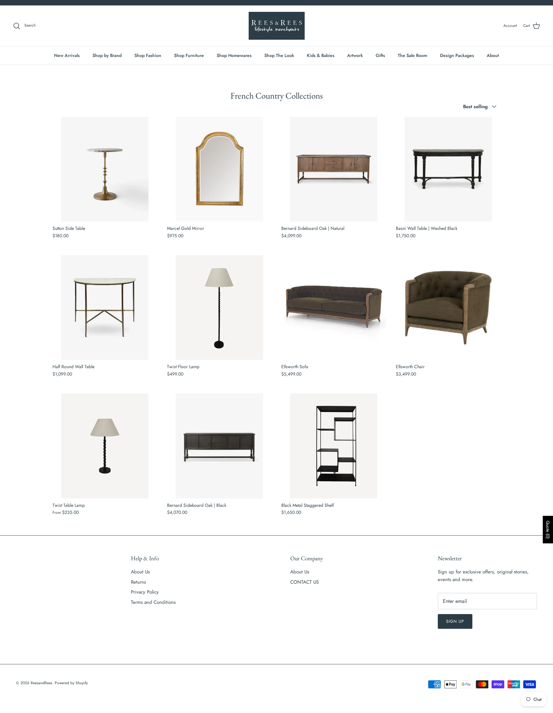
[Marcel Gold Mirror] (219, 169)
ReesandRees (41, 683)
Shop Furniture (189, 55)
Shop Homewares (234, 55)
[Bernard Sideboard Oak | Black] (219, 445)
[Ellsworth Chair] (448, 307)
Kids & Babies (320, 55)
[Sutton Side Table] (104, 169)
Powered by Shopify (71, 683)
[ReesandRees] (277, 26)
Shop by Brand (107, 55)
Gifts (380, 55)
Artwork (355, 55)
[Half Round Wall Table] (104, 307)
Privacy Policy (145, 592)
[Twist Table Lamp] (104, 445)
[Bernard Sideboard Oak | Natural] (333, 169)
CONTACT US (304, 582)
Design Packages (457, 55)
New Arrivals (67, 55)
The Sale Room (412, 55)
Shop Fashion (147, 55)
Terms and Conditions (153, 602)
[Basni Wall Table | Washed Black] (448, 169)
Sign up (455, 621)
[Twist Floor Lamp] (219, 307)
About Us (140, 571)
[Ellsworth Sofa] (333, 307)
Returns (138, 582)
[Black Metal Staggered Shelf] (333, 445)
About (493, 55)
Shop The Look (279, 55)
